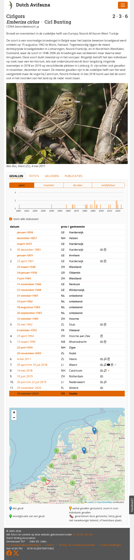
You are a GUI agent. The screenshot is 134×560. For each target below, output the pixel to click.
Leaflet (90, 502)
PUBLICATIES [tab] (73, 176)
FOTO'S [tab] (34, 176)
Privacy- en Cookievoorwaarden (77, 545)
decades (78, 185)
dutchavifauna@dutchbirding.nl (23, 545)
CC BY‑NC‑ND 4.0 (83, 534)
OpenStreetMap (104, 502)
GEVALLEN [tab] (16, 176)
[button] (84, 450)
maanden (48, 185)
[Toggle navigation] (123, 5)
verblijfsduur (108, 185)
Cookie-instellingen (110, 545)
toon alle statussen (26, 219)
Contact (49, 545)
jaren (22, 185)
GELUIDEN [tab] (52, 176)
